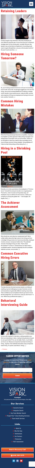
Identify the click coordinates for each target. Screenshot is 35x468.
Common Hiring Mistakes (12, 103)
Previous (4, 349)
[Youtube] (21, 460)
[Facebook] (17, 460)
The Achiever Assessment (10, 205)
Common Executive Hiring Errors (14, 256)
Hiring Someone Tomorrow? (12, 56)
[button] (31, 4)
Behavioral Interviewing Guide (14, 303)
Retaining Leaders (14, 11)
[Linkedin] (13, 460)
